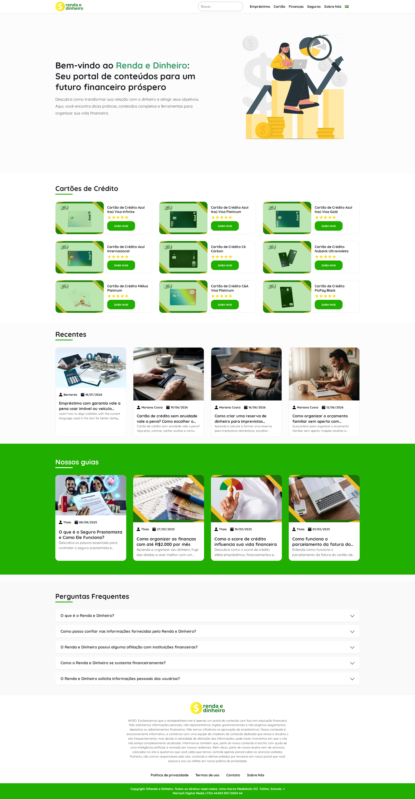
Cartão (279, 6)
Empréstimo (260, 6)
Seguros (314, 6)
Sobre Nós (333, 6)
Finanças (296, 6)
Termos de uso (207, 775)
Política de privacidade (169, 775)
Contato (233, 775)
